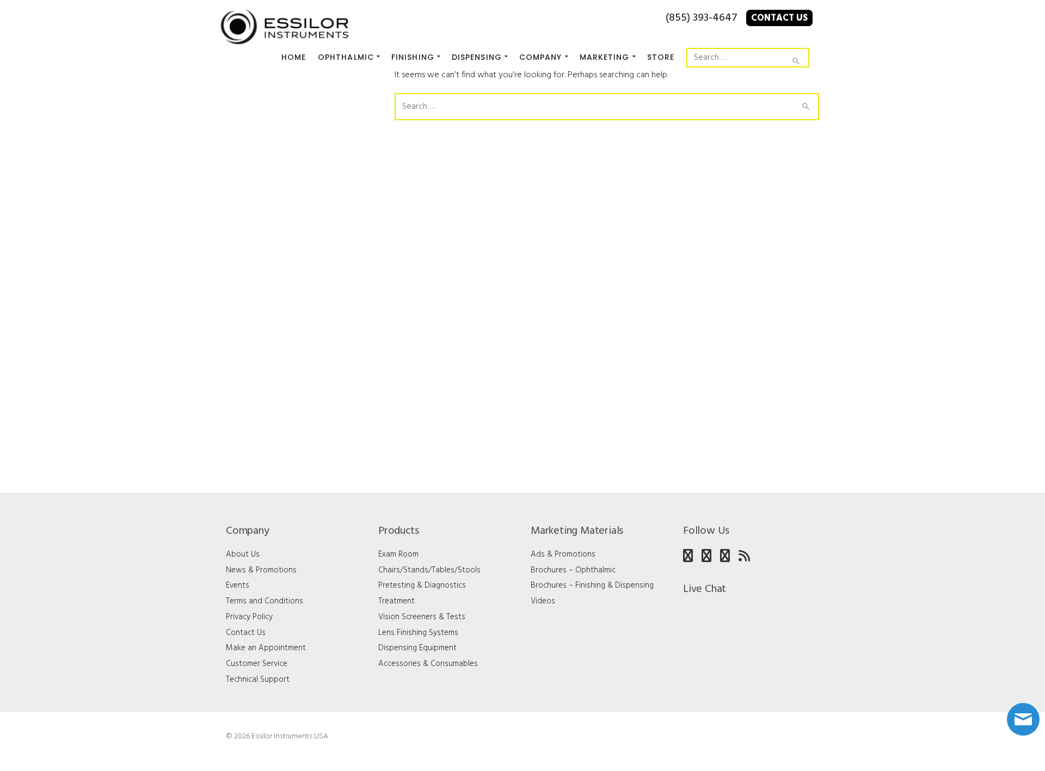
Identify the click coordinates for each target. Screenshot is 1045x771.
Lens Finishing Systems (418, 632)
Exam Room (398, 554)
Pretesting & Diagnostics (422, 585)
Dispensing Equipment (417, 648)
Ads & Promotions (563, 554)
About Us (243, 554)
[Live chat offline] (1023, 719)
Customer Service (256, 663)
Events (237, 585)
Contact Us (779, 18)
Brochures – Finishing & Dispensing (592, 585)
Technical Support (258, 679)
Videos (543, 601)
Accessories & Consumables (428, 663)
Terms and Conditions (264, 601)
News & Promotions (261, 570)
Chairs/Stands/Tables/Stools (429, 570)
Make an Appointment (266, 648)
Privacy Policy (249, 617)
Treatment (396, 601)
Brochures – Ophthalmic (573, 570)
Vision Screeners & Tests (421, 617)
